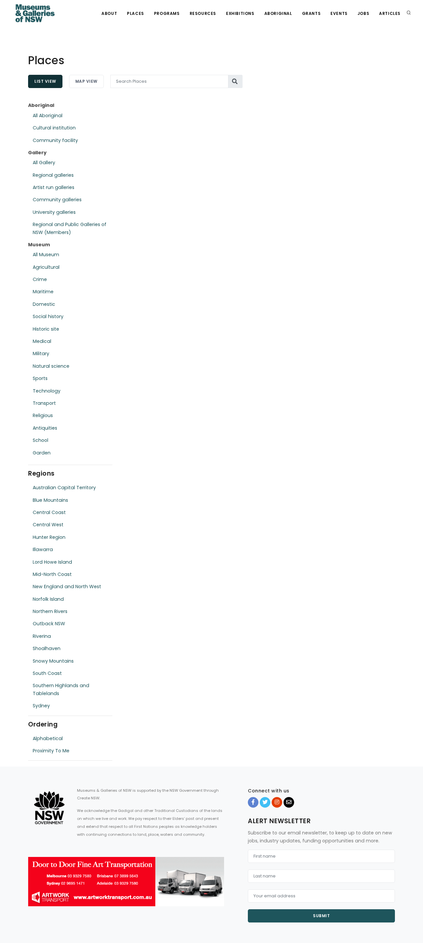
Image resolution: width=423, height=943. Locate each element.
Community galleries (57, 199)
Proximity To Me (51, 750)
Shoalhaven (46, 648)
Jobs (363, 13)
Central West (48, 524)
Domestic (44, 304)
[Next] (217, 887)
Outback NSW (49, 623)
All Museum (46, 254)
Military (41, 353)
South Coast (47, 673)
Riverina (42, 636)
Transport (44, 403)
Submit (321, 916)
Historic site (46, 329)
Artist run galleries (53, 187)
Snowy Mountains (53, 661)
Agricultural (46, 267)
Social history (48, 316)
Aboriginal (278, 13)
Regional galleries (53, 175)
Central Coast (49, 512)
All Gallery (44, 162)
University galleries (54, 212)
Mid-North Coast (52, 574)
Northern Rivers (50, 611)
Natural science (51, 366)
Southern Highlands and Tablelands (61, 689)
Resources (203, 13)
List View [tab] (45, 81)
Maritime (43, 291)
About (109, 13)
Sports (40, 378)
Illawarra (43, 549)
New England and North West (67, 586)
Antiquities (45, 428)
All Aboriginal (47, 115)
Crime (40, 279)
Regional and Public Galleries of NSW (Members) (69, 228)
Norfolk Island (48, 599)
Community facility (55, 140)
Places (135, 13)
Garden (42, 452)
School (40, 440)
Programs (167, 13)
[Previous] (34, 887)
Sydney (41, 705)
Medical (42, 341)
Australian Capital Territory (64, 487)
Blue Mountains (50, 500)
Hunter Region (49, 537)
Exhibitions (240, 13)
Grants (311, 13)
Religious (43, 415)
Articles (390, 13)
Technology (46, 391)
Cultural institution (54, 127)
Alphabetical (48, 738)
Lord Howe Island (52, 562)
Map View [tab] (86, 81)
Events (339, 13)
